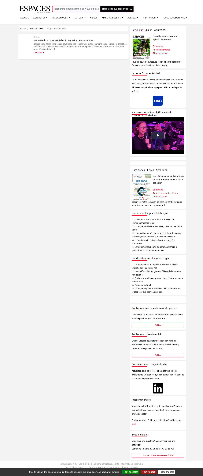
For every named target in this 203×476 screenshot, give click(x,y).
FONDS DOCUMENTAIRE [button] (174, 18)
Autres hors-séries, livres (165, 193)
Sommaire (158, 46)
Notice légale (65, 464)
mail (134, 424)
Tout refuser (148, 471)
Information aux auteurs (132, 464)
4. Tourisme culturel (141, 285)
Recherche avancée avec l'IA (117, 8)
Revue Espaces (36, 28)
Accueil (22, 28)
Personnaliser (167, 471)
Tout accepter (130, 471)
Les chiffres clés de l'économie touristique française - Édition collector (168, 179)
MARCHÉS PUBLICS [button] (111, 18)
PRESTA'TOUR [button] (149, 18)
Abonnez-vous (160, 53)
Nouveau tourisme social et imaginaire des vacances (63, 40)
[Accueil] (34, 9)
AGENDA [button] (132, 18)
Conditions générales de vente (105, 464)
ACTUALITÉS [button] (39, 18)
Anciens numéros (161, 49)
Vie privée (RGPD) (81, 464)
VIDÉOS (93, 18)
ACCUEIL (24, 18)
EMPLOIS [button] (79, 18)
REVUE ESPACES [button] (60, 18)
